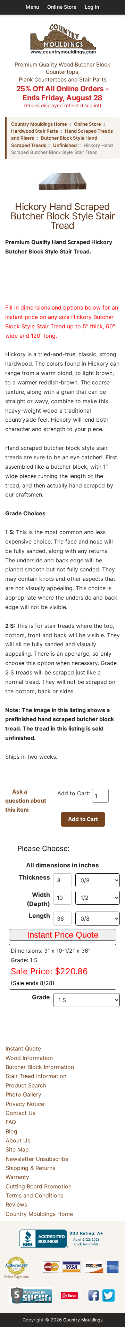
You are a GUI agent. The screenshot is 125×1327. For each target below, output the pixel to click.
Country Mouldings (83, 1319)
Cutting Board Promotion (39, 1186)
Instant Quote (23, 1048)
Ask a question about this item (25, 800)
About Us (18, 1140)
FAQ (11, 1121)
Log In (92, 7)
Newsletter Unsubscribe (37, 1158)
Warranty (17, 1176)
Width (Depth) (38, 899)
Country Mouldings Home (39, 124)
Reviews (16, 1204)
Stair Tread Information (36, 1076)
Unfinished (65, 145)
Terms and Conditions (34, 1195)
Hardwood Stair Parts (34, 131)
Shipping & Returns (30, 1167)
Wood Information (29, 1057)
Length (39, 915)
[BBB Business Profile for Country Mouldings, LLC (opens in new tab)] (62, 1239)
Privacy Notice (25, 1103)
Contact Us (20, 1112)
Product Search (26, 1085)
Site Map (17, 1149)
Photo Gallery (23, 1094)
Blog (11, 1131)
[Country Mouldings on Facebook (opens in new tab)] (94, 1295)
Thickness (34, 877)
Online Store (61, 7)
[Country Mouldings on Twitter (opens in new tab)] (108, 1295)
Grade (41, 997)
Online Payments (16, 1277)
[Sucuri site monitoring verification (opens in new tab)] (30, 1295)
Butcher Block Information (40, 1066)
